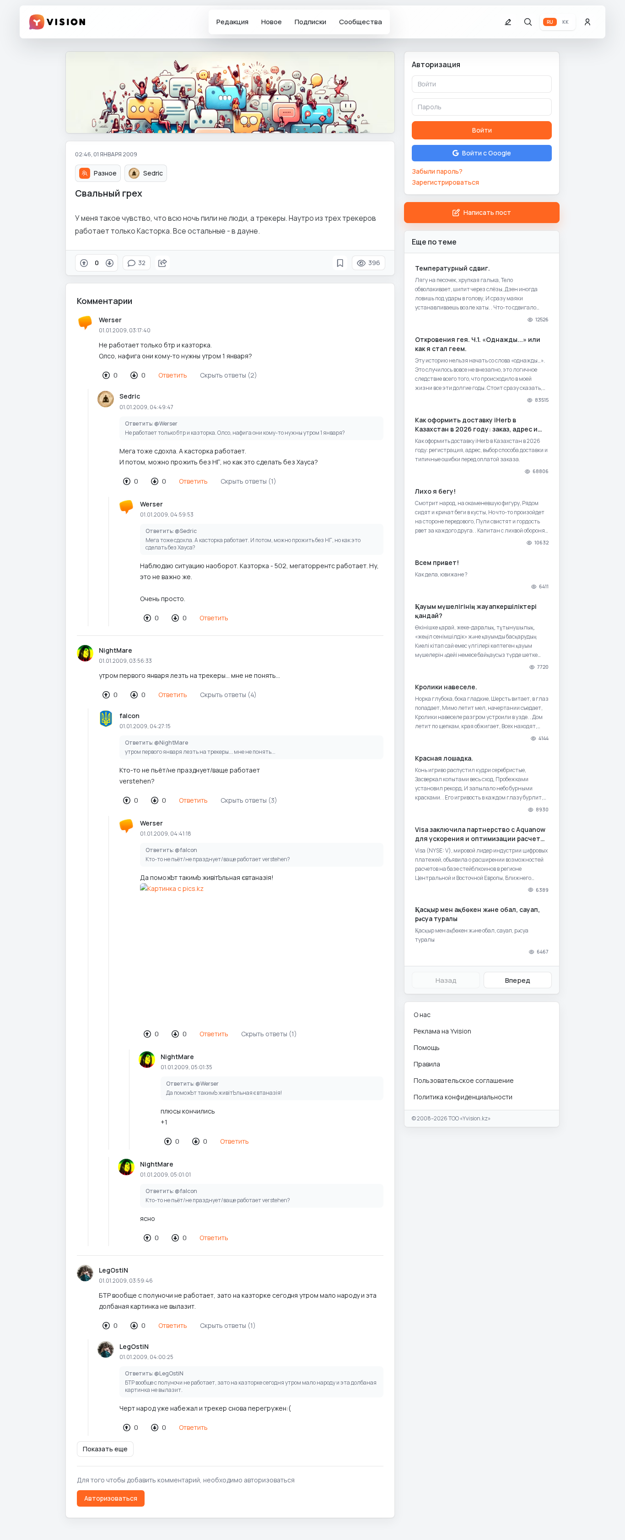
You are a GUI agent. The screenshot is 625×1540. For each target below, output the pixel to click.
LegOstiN (113, 1270)
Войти (482, 130)
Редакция (232, 22)
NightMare (115, 650)
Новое (271, 22)
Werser (110, 319)
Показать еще (105, 1448)
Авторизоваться (110, 1498)
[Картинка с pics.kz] (261, 951)
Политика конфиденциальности (463, 1096)
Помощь (427, 1047)
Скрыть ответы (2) (228, 375)
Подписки (310, 22)
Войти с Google (486, 153)
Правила (427, 1064)
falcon (129, 715)
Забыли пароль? (437, 171)
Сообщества (360, 22)
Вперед (517, 980)
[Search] (528, 22)
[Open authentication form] (587, 22)
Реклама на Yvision (442, 1031)
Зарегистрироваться (445, 182)
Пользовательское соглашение (464, 1080)
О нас (422, 1014)
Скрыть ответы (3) (249, 800)
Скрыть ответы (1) (248, 481)
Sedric (129, 396)
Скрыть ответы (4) (228, 694)
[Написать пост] (508, 22)
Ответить (172, 375)
